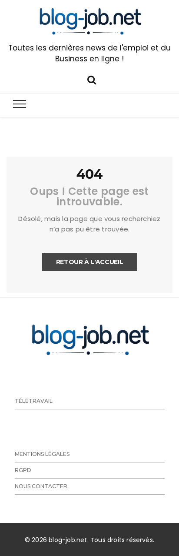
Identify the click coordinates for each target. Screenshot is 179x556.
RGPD (23, 470)
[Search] (91, 79)
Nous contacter (41, 486)
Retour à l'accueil (89, 262)
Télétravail (34, 401)
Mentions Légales (42, 454)
